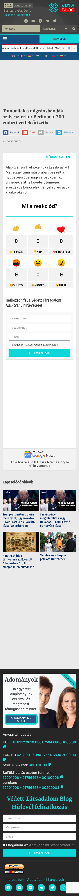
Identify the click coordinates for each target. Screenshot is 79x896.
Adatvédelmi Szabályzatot (42, 344)
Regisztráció (23, 14)
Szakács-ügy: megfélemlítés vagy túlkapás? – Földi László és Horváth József (55, 520)
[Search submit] (73, 28)
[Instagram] (63, 887)
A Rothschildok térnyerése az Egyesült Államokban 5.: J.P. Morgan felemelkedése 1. (19, 561)
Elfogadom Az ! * (40, 845)
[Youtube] (33, 21)
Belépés (8, 14)
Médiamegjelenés (59, 157)
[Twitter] (54, 21)
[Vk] (47, 21)
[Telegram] (40, 21)
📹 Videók (59, 39)
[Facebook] (26, 21)
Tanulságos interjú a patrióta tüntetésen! (53, 557)
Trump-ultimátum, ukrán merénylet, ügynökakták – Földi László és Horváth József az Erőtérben (19, 520)
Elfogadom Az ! (35, 344)
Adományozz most (21, 719)
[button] (5, 38)
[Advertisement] (39, 403)
